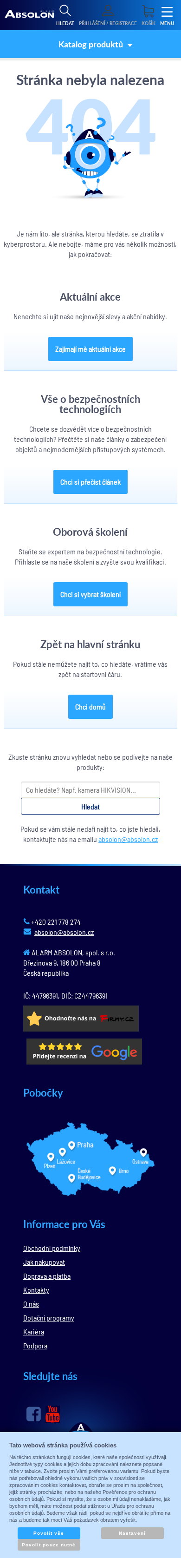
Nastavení (132, 1533)
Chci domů (90, 706)
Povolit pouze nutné (49, 1544)
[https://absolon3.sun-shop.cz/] (29, 15)
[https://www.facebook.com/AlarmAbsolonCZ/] (33, 1414)
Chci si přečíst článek (90, 481)
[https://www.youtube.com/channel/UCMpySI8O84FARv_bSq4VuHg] (52, 1414)
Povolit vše (48, 1533)
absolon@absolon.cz (128, 839)
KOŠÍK (148, 23)
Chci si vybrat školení (90, 594)
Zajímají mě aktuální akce (90, 348)
